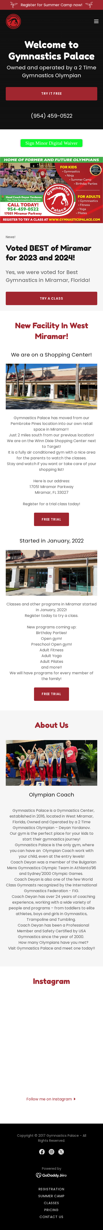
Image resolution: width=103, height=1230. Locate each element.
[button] (96, 21)
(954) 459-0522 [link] (51, 116)
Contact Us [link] (52, 1216)
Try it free (51, 93)
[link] (13, 21)
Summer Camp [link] (51, 1196)
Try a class (51, 298)
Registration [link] (51, 1189)
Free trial (52, 519)
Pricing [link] (51, 1210)
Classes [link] (51, 1203)
